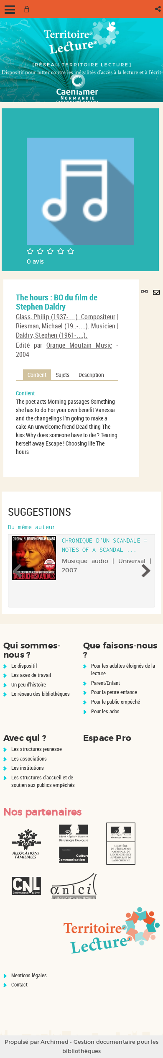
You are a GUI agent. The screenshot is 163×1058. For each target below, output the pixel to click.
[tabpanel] (67, 422)
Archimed (55, 1041)
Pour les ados (105, 711)
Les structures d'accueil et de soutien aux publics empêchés (43, 781)
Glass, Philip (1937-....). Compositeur (65, 316)
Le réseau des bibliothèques (40, 693)
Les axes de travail (31, 675)
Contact (19, 984)
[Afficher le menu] (9, 9)
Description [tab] (91, 375)
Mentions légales (29, 975)
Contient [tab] (37, 375)
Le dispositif (24, 665)
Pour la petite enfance (114, 692)
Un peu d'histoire (28, 684)
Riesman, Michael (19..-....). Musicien (65, 325)
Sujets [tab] (62, 375)
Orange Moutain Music (79, 345)
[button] (158, 9)
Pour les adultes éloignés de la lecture (123, 669)
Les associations (29, 758)
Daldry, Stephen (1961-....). (51, 335)
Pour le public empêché (115, 701)
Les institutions (27, 767)
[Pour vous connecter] (28, 9)
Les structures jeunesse (36, 749)
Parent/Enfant (105, 683)
